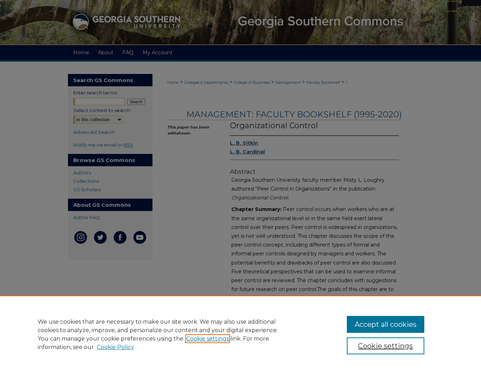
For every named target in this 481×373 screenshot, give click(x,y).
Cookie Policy (115, 347)
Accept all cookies (386, 324)
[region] (240, 334)
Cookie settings (207, 338)
